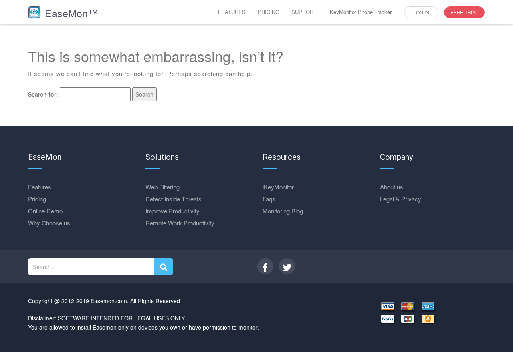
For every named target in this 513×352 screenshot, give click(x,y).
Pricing (37, 199)
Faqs (269, 199)
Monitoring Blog (283, 211)
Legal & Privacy (400, 199)
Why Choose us (49, 223)
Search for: (43, 94)
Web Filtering (162, 187)
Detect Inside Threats (173, 199)
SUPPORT (304, 12)
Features (39, 187)
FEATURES (232, 12)
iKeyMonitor (278, 187)
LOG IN (421, 12)
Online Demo (45, 211)
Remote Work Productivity (179, 223)
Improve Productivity (172, 211)
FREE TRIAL (464, 12)
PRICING (268, 12)
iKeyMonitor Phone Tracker (360, 12)
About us (391, 187)
